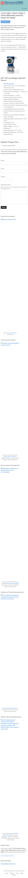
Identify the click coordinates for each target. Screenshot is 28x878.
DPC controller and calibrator (9, 708)
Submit (3, 207)
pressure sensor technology (12, 583)
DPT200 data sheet (9, 83)
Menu (25, 8)
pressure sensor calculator (9, 456)
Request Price (5, 21)
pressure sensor (13, 332)
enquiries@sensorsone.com (8, 863)
